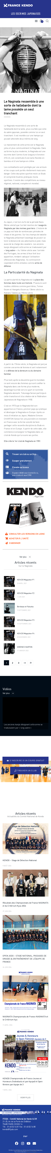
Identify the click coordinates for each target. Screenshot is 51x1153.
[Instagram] (22, 1143)
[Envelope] (34, 1143)
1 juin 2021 (21, 597)
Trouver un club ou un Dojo (24, 454)
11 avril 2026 (7, 1025)
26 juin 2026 (7, 967)
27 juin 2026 (7, 911)
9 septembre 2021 (24, 610)
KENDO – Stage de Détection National (20, 860)
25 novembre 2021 (24, 637)
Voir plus (22, 557)
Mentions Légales (31, 1151)
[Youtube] (28, 1143)
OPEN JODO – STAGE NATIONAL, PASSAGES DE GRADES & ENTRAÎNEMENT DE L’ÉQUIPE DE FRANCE (24, 958)
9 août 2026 (7, 866)
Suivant (24, 662)
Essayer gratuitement (22, 460)
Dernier (30, 662)
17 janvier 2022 (23, 651)
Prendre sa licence (20, 467)
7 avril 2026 (7, 1090)
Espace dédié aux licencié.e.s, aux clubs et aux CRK (25, 474)
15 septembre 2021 (24, 624)
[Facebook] (16, 1143)
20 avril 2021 (22, 583)
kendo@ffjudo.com (10, 1129)
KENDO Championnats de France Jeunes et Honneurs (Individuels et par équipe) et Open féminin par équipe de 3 (22, 1081)
